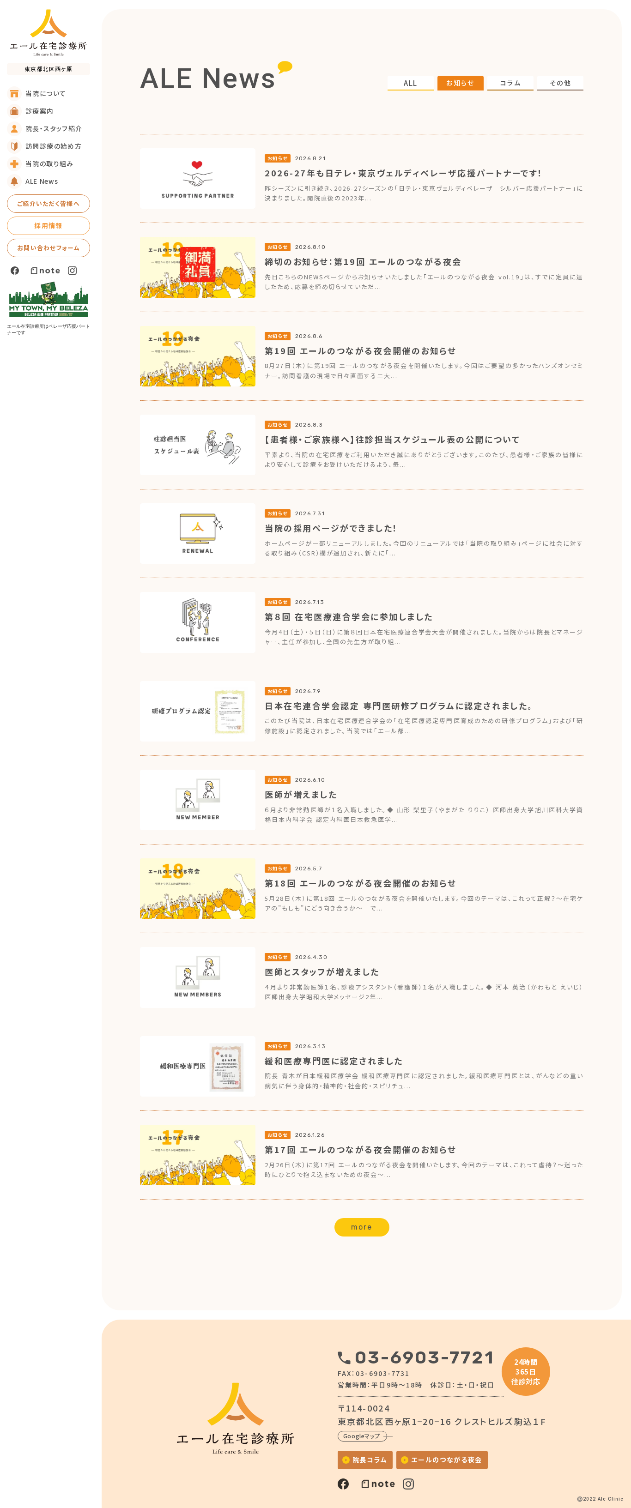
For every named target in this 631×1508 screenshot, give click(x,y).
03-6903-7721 (424, 1357)
